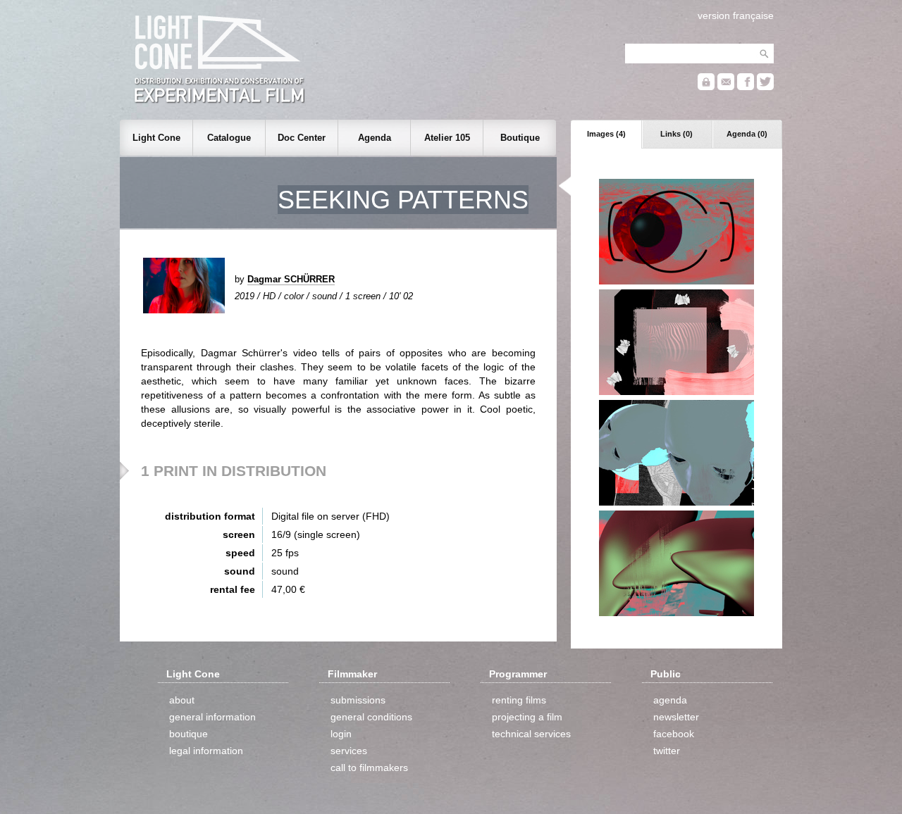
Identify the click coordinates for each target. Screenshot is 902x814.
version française (736, 15)
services (348, 750)
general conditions (371, 716)
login (341, 733)
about (181, 700)
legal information (206, 750)
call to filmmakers (369, 767)
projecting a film (527, 716)
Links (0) (676, 134)
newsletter (676, 716)
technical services (531, 733)
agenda (670, 700)
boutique (188, 733)
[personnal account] (706, 87)
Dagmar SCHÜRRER (291, 279)
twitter (666, 750)
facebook (673, 733)
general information (212, 716)
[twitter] (765, 87)
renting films (519, 700)
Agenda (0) (747, 134)
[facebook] (745, 87)
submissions (357, 700)
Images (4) (606, 134)
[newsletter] (725, 87)
